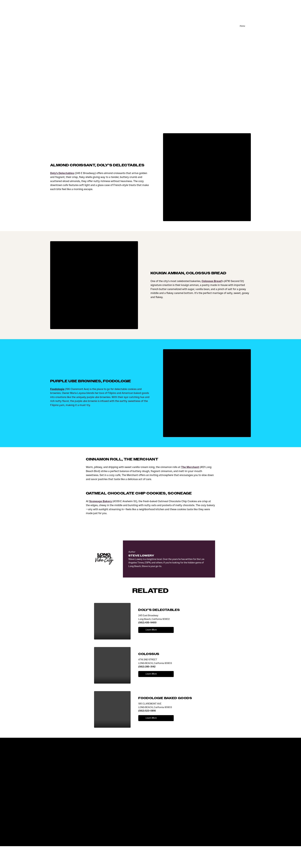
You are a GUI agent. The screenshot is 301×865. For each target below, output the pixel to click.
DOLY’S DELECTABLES (159, 610)
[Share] (249, 26)
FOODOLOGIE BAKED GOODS (165, 698)
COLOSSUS (148, 654)
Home (242, 26)
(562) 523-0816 (147, 710)
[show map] (169, 630)
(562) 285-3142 (147, 666)
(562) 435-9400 (147, 622)
